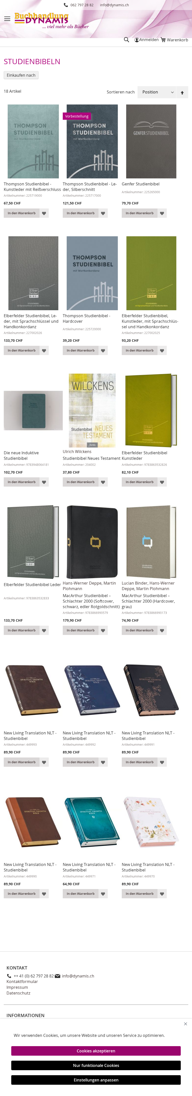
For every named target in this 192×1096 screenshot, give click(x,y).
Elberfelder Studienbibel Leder (32, 584)
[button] (44, 213)
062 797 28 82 (82, 5)
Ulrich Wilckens (77, 451)
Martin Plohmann (152, 588)
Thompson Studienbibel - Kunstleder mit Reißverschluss (32, 186)
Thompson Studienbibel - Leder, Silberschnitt (90, 186)
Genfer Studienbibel (141, 184)
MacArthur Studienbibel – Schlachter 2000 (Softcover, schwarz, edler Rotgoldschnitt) (91, 601)
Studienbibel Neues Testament (91, 458)
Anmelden (149, 39)
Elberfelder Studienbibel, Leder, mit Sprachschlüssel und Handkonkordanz (31, 321)
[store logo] (52, 21)
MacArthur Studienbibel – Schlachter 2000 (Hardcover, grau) (148, 601)
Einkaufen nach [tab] (21, 75)
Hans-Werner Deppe (82, 583)
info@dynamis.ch (114, 5)
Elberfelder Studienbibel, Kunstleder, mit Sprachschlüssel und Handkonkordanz (150, 321)
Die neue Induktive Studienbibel (21, 455)
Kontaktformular (22, 981)
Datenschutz (18, 993)
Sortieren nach (121, 92)
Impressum (17, 987)
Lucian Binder (135, 583)
